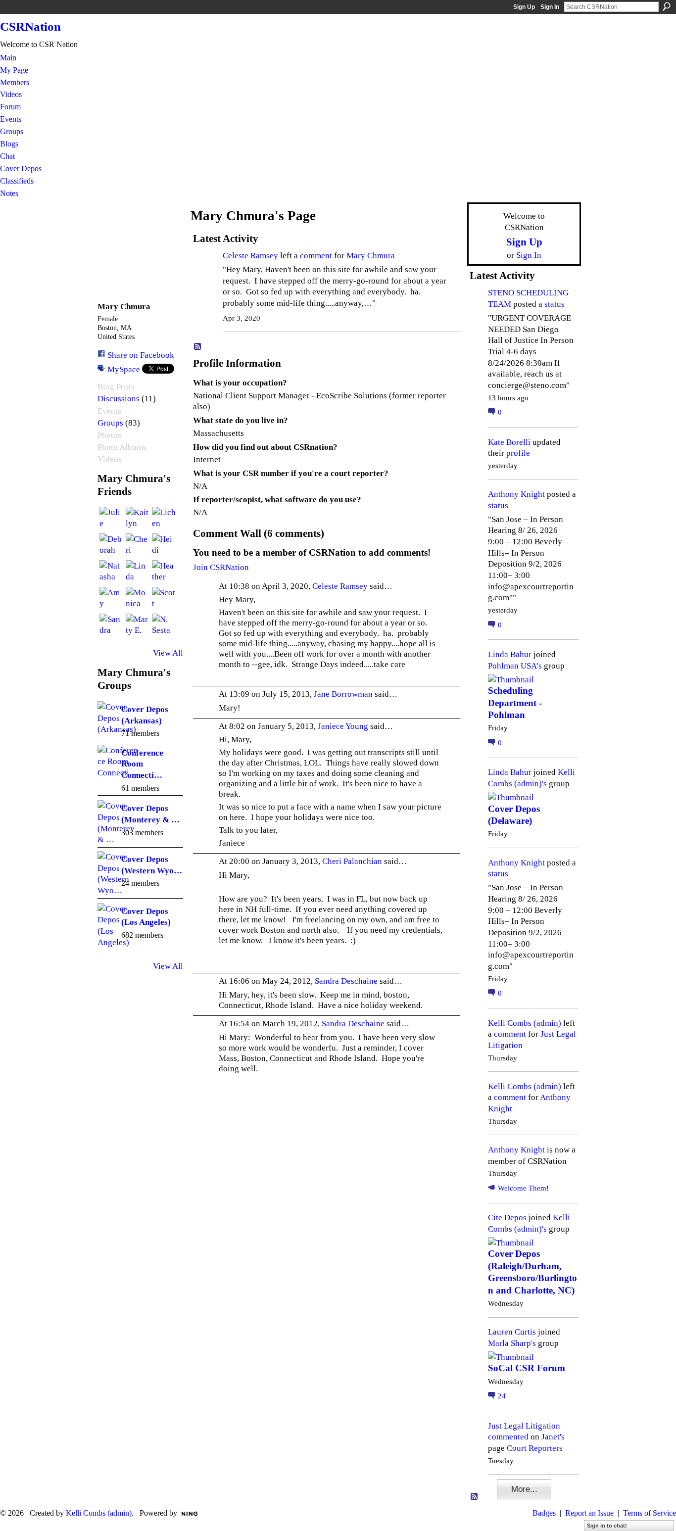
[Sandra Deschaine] (111, 625)
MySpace (123, 369)
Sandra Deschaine (346, 981)
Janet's (553, 1436)
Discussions (118, 398)
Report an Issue (589, 1513)
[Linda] (137, 572)
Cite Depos (507, 1217)
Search (667, 6)
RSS (197, 346)
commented (508, 1436)
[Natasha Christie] (111, 572)
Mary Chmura (370, 255)
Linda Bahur (509, 654)
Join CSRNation (221, 567)
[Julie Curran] (111, 518)
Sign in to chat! (607, 1526)
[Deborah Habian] (111, 545)
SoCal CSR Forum (526, 1368)
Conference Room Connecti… (142, 764)
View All (168, 653)
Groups (110, 423)
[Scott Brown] (164, 599)
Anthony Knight (516, 494)
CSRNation (30, 26)
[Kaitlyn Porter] (137, 518)
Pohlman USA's (515, 665)
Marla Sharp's (512, 1343)
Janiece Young (343, 726)
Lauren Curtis (512, 1332)
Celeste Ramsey (250, 255)
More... (524, 1489)
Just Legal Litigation (524, 1426)
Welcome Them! (523, 1188)
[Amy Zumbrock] (111, 599)
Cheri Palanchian (352, 861)
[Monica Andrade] (137, 599)
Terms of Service (649, 1513)
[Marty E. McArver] (137, 625)
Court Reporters (535, 1448)
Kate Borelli (509, 442)
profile (518, 453)
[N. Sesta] (164, 625)
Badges (544, 1513)
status (554, 304)
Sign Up (524, 6)
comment (316, 255)
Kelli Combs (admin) (524, 1023)
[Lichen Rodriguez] (164, 518)
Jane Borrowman (343, 694)
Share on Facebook (140, 355)
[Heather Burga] (164, 572)
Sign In (549, 6)
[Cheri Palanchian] (137, 545)
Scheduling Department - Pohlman (515, 702)
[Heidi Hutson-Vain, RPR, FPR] (164, 545)
